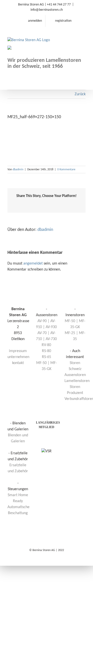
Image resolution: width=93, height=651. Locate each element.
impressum (18, 351)
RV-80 (46, 345)
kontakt (18, 363)
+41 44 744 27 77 (59, 4)
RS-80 (46, 351)
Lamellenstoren (77, 381)
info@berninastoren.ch (47, 10)
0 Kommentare (66, 169)
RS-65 (46, 357)
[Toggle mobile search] (75, 34)
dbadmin (18, 169)
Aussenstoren (75, 375)
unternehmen (18, 357)
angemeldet (33, 264)
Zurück (80, 94)
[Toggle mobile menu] (84, 34)
